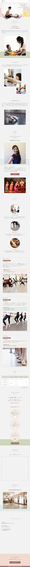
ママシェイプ (15, 215)
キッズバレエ (15, 249)
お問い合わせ (15, 562)
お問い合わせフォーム (14, 412)
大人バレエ (15, 232)
